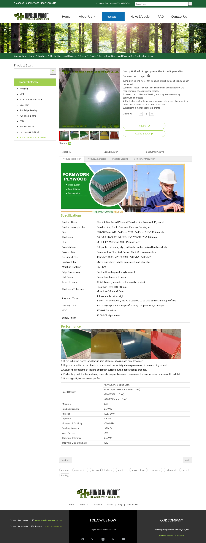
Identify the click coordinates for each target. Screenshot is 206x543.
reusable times (139, 470)
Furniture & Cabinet (29, 132)
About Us (84, 505)
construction (80, 470)
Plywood (24, 89)
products (180, 536)
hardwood (155, 470)
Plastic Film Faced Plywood (33, 137)
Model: (65, 152)
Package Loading (120, 158)
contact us (171, 536)
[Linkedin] (103, 538)
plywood (65, 470)
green (184, 470)
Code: (149, 152)
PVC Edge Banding (29, 110)
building (64, 475)
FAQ (120, 505)
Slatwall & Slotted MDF (31, 100)
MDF (22, 94)
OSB (22, 121)
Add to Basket (142, 133)
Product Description (71, 158)
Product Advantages (96, 158)
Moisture (122, 470)
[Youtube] (123, 538)
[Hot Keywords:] (190, 4)
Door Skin (24, 105)
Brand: (107, 152)
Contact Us (132, 505)
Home (71, 505)
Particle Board (27, 127)
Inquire (142, 125)
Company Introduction (144, 158)
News (110, 505)
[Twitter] (113, 538)
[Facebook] (82, 538)
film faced (96, 470)
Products (98, 505)
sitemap (162, 536)
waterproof (171, 470)
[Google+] (92, 538)
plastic (109, 470)
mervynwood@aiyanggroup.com (48, 520)
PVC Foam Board (28, 116)
